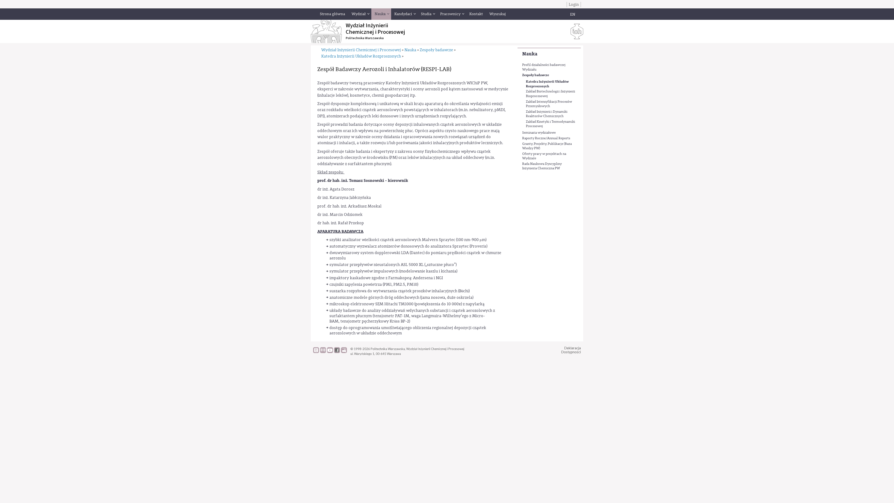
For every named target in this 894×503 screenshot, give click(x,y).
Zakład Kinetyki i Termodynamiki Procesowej (550, 124)
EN (572, 14)
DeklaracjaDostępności (571, 350)
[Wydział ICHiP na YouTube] (330, 352)
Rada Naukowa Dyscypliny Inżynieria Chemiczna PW (542, 166)
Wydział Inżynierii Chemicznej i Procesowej (361, 50)
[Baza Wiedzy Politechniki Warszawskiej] (316, 352)
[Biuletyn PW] (323, 352)
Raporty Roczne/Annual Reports (546, 138)
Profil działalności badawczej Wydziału (544, 67)
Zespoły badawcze (535, 75)
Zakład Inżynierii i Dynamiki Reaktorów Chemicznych (546, 114)
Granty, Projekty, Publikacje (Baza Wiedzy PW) (547, 146)
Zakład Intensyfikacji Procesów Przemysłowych (549, 104)
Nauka (529, 54)
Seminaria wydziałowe (539, 133)
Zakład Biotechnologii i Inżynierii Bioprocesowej (550, 93)
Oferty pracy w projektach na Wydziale (544, 156)
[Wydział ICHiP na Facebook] (337, 352)
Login (574, 4)
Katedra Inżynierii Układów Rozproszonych (547, 83)
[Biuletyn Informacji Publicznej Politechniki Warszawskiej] (344, 352)
